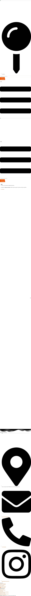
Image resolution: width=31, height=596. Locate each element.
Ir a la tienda (2, 79)
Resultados (2, 77)
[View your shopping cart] (0, 80)
